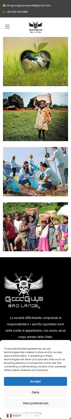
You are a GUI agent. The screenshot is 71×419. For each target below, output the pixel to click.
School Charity (44, 82)
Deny (35, 392)
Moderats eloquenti (26, 235)
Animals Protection (20, 82)
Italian (16, 415)
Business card (21, 70)
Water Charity (38, 137)
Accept (35, 381)
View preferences (36, 403)
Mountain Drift (22, 125)
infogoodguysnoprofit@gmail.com (29, 5)
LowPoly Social (22, 180)
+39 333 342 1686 (17, 12)
